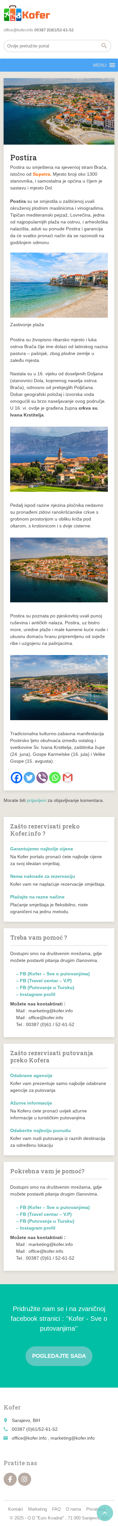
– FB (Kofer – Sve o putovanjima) (53, 973)
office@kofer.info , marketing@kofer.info (53, 1438)
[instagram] (24, 1479)
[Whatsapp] (55, 777)
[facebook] (10, 1479)
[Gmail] (67, 777)
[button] (100, 65)
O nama (73, 1509)
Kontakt (15, 1509)
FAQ (56, 1509)
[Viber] (42, 777)
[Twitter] (29, 777)
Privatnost (96, 1509)
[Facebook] (16, 777)
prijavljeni (36, 800)
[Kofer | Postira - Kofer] (27, 13)
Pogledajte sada (59, 1356)
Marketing (37, 1509)
